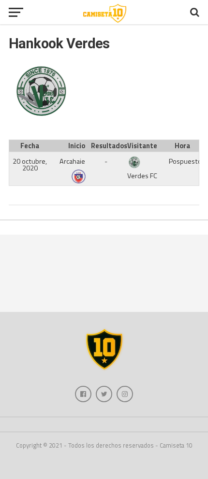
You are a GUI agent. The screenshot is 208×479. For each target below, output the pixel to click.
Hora (182, 146)
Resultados (107, 146)
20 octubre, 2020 (30, 164)
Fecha (29, 146)
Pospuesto (185, 161)
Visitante (142, 146)
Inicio (76, 146)
